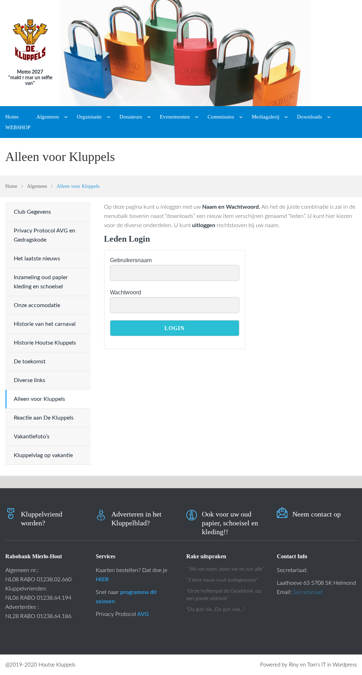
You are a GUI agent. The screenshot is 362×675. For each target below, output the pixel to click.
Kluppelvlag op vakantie (43, 455)
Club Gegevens (32, 212)
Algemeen (47, 117)
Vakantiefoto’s (31, 436)
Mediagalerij (265, 117)
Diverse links (29, 380)
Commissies (221, 117)
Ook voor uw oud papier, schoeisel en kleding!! (230, 523)
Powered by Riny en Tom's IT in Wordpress (308, 665)
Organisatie (89, 117)
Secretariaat (307, 592)
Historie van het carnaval (45, 324)
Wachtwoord (125, 292)
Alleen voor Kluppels (39, 399)
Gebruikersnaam (131, 260)
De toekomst (30, 361)
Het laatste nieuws (37, 258)
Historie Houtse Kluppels (45, 343)
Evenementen (175, 117)
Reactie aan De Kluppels (44, 418)
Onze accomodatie (37, 305)
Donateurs (130, 117)
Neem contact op (316, 514)
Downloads (309, 117)
